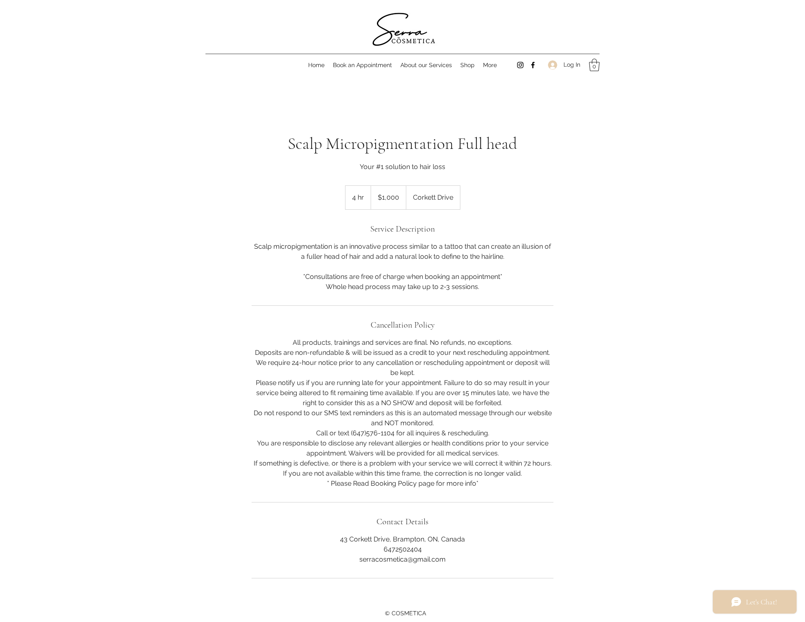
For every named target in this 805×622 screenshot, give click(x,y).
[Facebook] (533, 65)
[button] (426, 65)
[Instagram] (520, 65)
